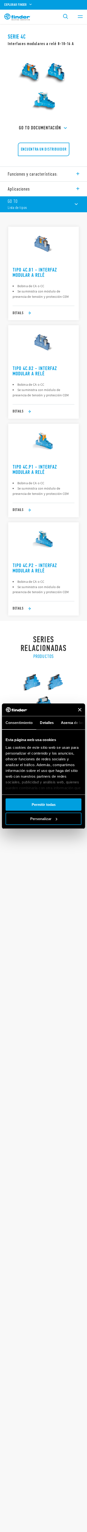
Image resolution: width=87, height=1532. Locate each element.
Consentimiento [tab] (19, 723)
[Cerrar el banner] (79, 709)
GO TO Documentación (40, 128)
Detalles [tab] (47, 723)
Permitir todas (44, 804)
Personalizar (40, 819)
